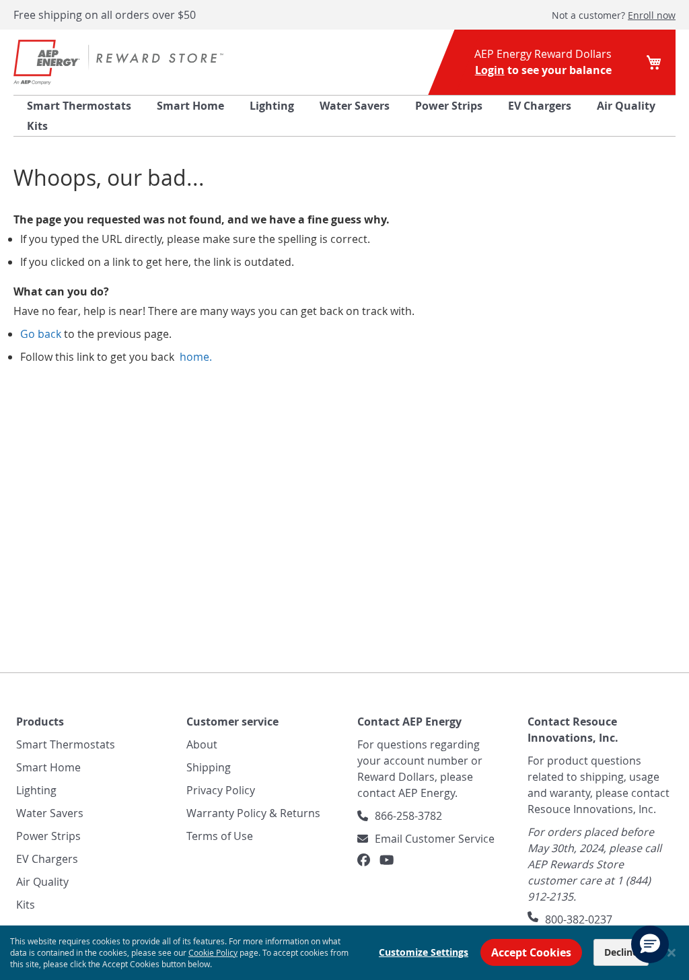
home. (194, 356)
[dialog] (344, 952)
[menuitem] (79, 106)
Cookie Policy (213, 952)
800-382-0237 (578, 919)
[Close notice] (671, 952)
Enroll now (652, 15)
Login (490, 70)
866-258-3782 (408, 815)
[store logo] (118, 62)
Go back (40, 333)
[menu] (344, 116)
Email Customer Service (435, 838)
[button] (650, 944)
